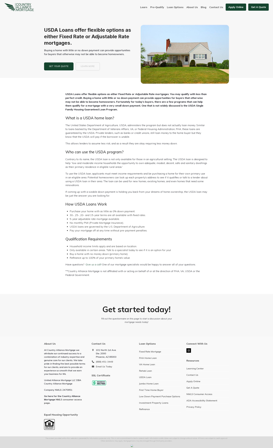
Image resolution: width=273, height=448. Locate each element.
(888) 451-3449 (104, 361)
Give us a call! (93, 264)
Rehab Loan (145, 370)
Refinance (144, 409)
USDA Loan (145, 377)
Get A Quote (192, 387)
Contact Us (192, 374)
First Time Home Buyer (151, 390)
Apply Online (193, 381)
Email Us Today (104, 366)
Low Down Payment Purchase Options (159, 396)
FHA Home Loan (148, 358)
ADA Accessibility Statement (201, 400)
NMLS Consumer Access (199, 394)
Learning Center (195, 368)
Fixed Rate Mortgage (150, 351)
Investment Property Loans (153, 402)
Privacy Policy (193, 406)
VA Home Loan (147, 364)
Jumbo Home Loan (149, 383)
